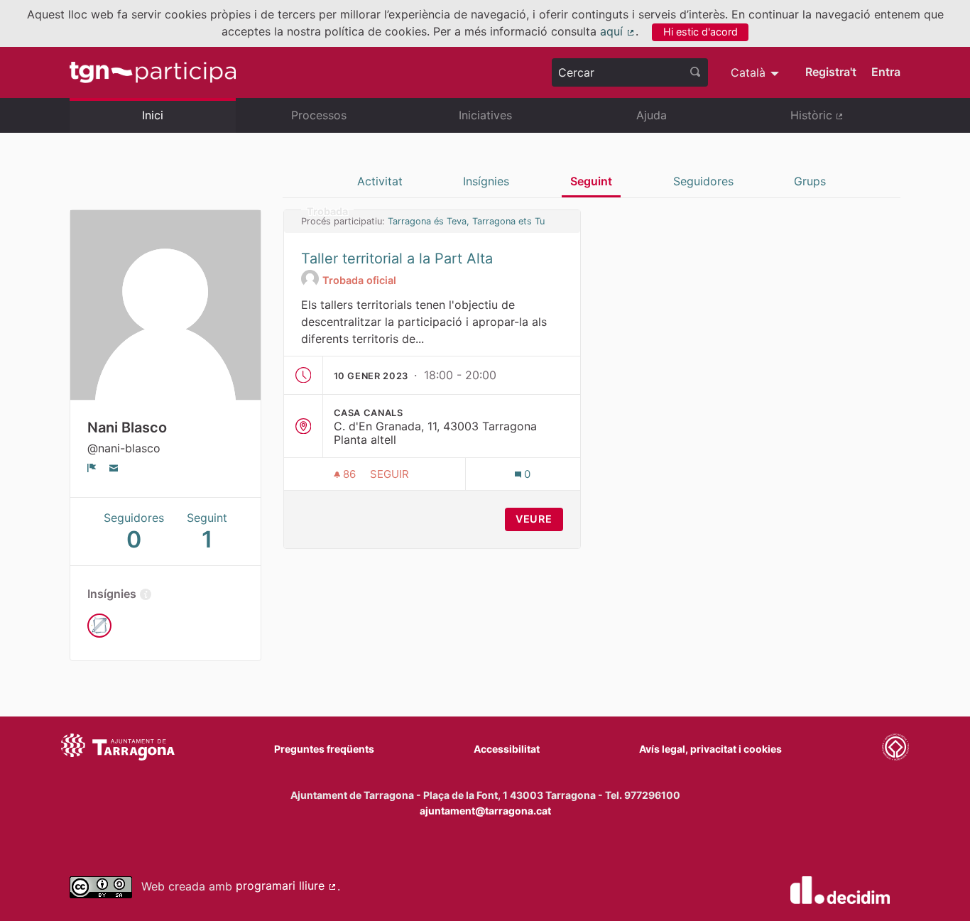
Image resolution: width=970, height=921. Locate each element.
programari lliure (286, 885)
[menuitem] (757, 72)
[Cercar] (695, 72)
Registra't (830, 72)
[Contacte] (114, 467)
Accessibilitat (507, 749)
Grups (810, 181)
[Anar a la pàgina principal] (153, 72)
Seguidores (703, 181)
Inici (152, 115)
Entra (885, 72)
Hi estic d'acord (700, 32)
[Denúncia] (92, 467)
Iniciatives (485, 115)
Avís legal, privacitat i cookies (710, 749)
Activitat (380, 181)
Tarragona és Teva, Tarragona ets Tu (466, 221)
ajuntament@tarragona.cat (485, 811)
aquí (618, 31)
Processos (319, 115)
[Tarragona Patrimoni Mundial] (895, 749)
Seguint (591, 181)
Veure (534, 519)
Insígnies (486, 181)
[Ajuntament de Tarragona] (118, 749)
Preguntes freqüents (324, 749)
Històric (845, 120)
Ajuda (651, 115)
